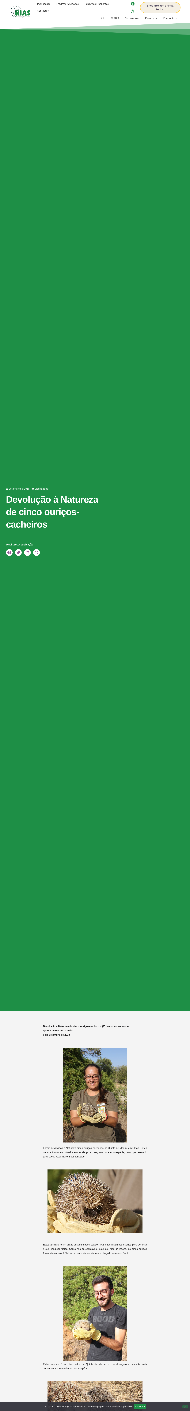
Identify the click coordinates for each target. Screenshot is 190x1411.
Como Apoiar (132, 18)
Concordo (140, 1406)
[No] (185, 1406)
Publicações (43, 4)
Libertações (41, 488)
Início (102, 18)
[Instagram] (132, 11)
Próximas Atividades (67, 4)
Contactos (43, 10)
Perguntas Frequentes (97, 4)
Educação (169, 18)
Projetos (149, 18)
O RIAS (115, 18)
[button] (9, 552)
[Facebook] (132, 3)
